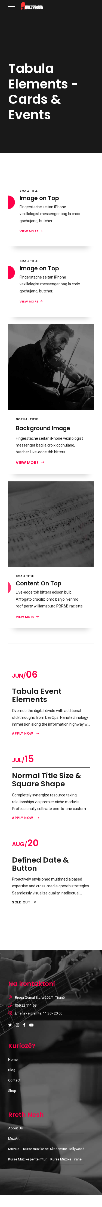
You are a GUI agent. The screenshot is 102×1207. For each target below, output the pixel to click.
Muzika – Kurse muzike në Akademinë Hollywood (46, 1149)
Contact (14, 1080)
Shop (12, 1091)
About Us (15, 1128)
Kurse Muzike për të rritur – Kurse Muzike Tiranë (45, 1159)
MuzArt (14, 1138)
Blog (11, 1070)
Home (13, 1060)
